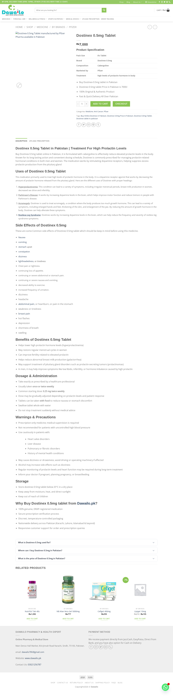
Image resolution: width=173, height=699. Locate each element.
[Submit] (104, 10)
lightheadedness (26, 261)
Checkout (121, 103)
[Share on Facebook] (79, 124)
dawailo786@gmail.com (33, 652)
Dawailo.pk (86, 503)
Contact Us (62, 683)
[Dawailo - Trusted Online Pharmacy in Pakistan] (16, 10)
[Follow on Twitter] (164, 2)
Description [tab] (21, 141)
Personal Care (19, 19)
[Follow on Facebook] (159, 2)
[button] (86, 542)
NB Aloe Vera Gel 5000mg (68, 611)
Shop (121, 2)
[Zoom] (19, 85)
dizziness (22, 256)
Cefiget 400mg (104, 611)
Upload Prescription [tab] (39, 141)
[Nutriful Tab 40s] (32, 589)
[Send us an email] (167, 2)
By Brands (58, 27)
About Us (136, 2)
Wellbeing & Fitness (37, 19)
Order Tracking (107, 19)
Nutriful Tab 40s (32, 611)
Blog (128, 2)
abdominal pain (26, 304)
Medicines (6, 19)
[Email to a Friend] (88, 124)
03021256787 (34, 664)
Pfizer (72, 27)
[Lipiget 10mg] (140, 589)
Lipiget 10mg (140, 611)
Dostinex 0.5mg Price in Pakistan (120, 116)
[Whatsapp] (165, 687)
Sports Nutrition (55, 19)
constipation (24, 251)
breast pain (24, 313)
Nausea (21, 237)
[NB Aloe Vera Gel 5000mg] (68, 589)
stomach (22, 246)
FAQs (114, 683)
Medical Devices (72, 19)
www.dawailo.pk (32, 658)
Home (19, 27)
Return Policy (76, 683)
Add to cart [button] (32, 619)
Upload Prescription (90, 19)
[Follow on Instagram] (162, 2)
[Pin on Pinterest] (93, 124)
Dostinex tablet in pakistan (87, 118)
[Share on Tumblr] (98, 124)
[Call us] (169, 2)
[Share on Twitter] (83, 124)
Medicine (42, 27)
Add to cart (100, 103)
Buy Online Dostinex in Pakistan (93, 116)
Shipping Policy (102, 683)
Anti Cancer (98, 111)
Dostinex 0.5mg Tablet (143, 116)
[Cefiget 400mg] (104, 589)
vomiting (22, 242)
